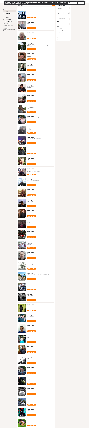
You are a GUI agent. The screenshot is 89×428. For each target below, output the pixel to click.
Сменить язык (5, 23)
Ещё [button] (8, 26)
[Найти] (53, 5)
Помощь (11, 25)
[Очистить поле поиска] (51, 5)
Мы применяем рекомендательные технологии (9, 29)
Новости (5, 26)
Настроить (81, 2)
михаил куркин (30, 273)
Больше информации (24, 3)
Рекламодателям (6, 25)
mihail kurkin (29, 11)
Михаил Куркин (30, 22)
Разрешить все (72, 2)
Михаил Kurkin (30, 126)
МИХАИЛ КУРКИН (31, 221)
